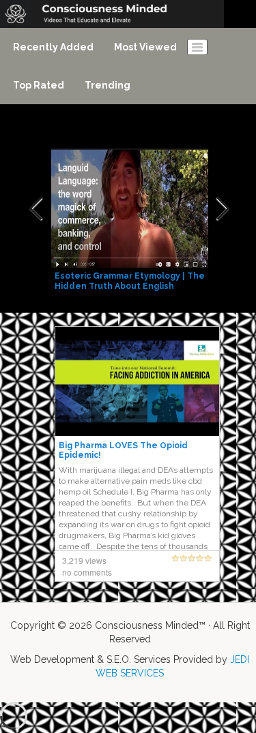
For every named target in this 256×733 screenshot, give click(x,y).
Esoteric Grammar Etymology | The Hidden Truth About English (130, 281)
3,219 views (84, 560)
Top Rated (38, 85)
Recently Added (53, 47)
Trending (107, 85)
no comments (87, 572)
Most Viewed (145, 47)
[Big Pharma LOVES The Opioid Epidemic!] (137, 381)
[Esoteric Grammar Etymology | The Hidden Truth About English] (131, 209)
